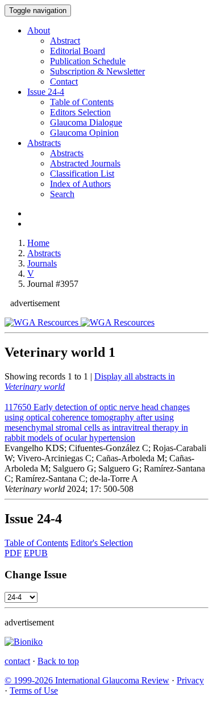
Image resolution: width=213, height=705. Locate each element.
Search (62, 194)
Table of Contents (82, 102)
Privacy (190, 680)
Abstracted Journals (85, 163)
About (38, 30)
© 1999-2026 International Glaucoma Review (87, 680)
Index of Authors (80, 184)
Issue (45, 92)
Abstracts (44, 143)
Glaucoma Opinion (84, 132)
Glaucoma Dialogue (86, 122)
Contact (64, 81)
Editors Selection (80, 112)
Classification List (82, 173)
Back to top (58, 661)
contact (17, 661)
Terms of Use (34, 690)
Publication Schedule (88, 61)
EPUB (36, 553)
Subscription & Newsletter (97, 71)
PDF (13, 553)
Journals (42, 263)
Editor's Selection (101, 543)
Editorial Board (77, 51)
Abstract (65, 40)
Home (38, 243)
